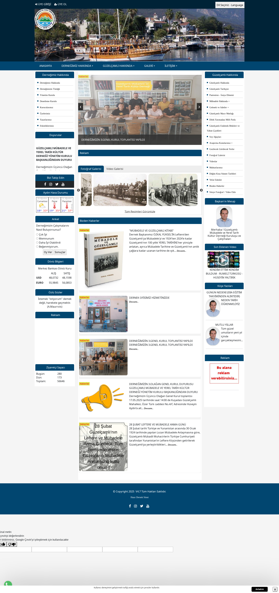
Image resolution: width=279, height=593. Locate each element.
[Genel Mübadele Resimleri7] (160, 190)
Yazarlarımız (44, 120)
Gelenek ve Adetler (217, 107)
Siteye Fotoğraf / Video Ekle (221, 192)
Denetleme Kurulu (47, 101)
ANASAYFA (45, 66)
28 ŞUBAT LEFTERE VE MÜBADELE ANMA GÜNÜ (157, 424)
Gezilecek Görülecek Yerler (220, 149)
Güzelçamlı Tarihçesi (218, 89)
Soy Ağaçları (214, 137)
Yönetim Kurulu (46, 95)
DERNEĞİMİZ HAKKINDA (76, 66)
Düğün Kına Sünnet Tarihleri (221, 174)
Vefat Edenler (214, 180)
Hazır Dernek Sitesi (140, 497)
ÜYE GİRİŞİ (44, 4)
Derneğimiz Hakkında (48, 83)
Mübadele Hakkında (217, 101)
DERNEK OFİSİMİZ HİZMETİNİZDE (149, 297)
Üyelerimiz (43, 113)
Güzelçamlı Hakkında (218, 83)
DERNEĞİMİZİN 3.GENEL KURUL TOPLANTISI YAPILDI (161, 341)
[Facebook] (45, 184)
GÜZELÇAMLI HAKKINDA (117, 66)
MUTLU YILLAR (224, 324)
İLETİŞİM (170, 66)
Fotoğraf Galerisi (216, 155)
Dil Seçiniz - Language (230, 5)
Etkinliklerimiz (45, 126)
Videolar (212, 161)
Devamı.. (181, 251)
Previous (80, 106)
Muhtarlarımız (214, 167)
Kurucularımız (45, 107)
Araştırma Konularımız (219, 143)
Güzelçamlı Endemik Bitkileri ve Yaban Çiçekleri (223, 128)
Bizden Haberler (215, 186)
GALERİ (148, 66)
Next (199, 106)
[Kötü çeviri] (12, 544)
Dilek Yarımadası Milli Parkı (221, 120)
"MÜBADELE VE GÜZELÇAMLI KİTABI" (151, 230)
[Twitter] (57, 184)
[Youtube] (63, 184)
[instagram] (51, 184)
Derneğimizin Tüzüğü (48, 89)
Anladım (260, 589)
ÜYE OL (62, 4)
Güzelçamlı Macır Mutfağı (220, 113)
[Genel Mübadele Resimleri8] (107, 190)
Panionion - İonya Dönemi (220, 95)
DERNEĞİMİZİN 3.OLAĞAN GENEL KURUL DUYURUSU (161, 384)
